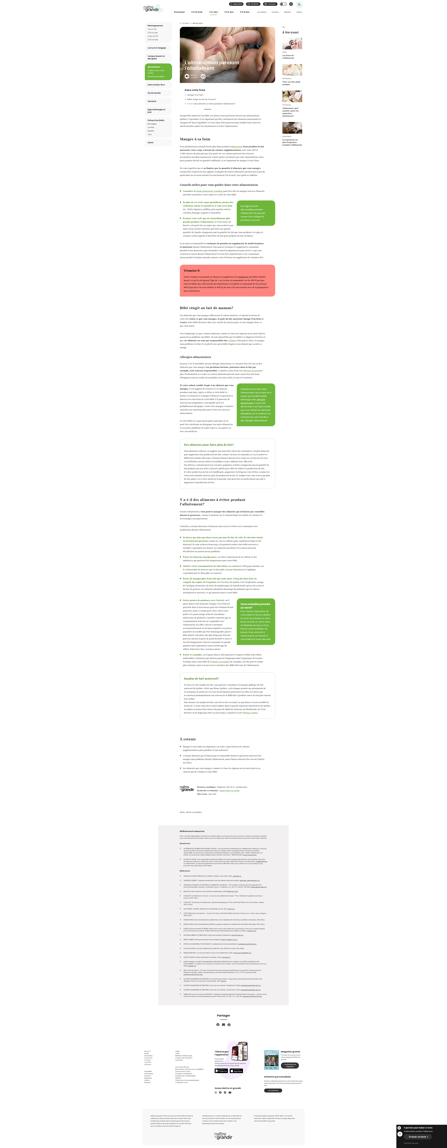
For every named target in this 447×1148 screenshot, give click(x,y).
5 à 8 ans (245, 12)
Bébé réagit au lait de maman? (201, 99)
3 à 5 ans (229, 12)
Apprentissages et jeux (156, 110)
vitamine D (243, 276)
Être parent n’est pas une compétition (189, 1069)
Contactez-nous (181, 1082)
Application (237, 4)
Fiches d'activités (156, 120)
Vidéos (299, 12)
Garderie (152, 101)
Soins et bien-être (156, 85)
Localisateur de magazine (290, 1065)
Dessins (151, 131)
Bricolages (152, 124)
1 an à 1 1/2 (152, 29)
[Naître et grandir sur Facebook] (220, 1092)
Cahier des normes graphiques (187, 1080)
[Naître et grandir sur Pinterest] (225, 1092)
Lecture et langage (157, 48)
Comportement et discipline (156, 57)
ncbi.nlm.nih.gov (237, 935)
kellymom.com (232, 891)
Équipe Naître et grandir (230, 790)
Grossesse (179, 12)
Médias (178, 1078)
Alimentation (198, 23)
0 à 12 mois (196, 12)
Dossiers (275, 12)
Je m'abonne (273, 1090)
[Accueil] (154, 8)
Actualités (261, 12)
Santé (150, 142)
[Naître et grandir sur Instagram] (216, 1092)
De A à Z (147, 1051)
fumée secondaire (221, 661)
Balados (287, 12)
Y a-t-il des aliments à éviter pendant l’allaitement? (211, 104)
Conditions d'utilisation (183, 1073)
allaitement (236, 146)
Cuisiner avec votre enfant (156, 71)
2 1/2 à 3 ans (153, 39)
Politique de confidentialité (185, 1076)
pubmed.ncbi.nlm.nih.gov (193, 974)
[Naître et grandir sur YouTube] (230, 1092)
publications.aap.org (259, 887)
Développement (155, 25)
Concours (271, 4)
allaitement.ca (261, 861)
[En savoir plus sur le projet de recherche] (400, 1134)
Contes (151, 127)
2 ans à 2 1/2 (153, 36)
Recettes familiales (156, 76)
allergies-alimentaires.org (250, 880)
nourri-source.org (250, 855)
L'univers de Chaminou (183, 1058)
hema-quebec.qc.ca (229, 939)
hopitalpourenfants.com (247, 944)
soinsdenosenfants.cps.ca (251, 985)
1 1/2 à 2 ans (153, 32)
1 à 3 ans (213, 12)
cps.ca (223, 981)
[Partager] (217, 1024)
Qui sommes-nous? (182, 1071)
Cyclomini (179, 1060)
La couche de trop (182, 1067)
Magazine (148, 1078)
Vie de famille (154, 93)
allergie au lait (251, 370)
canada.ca (237, 876)
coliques (232, 340)
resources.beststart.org (242, 953)
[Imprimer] (229, 1024)
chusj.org (231, 909)
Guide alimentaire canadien (209, 191)
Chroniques (148, 1073)
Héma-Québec (251, 712)
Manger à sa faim (195, 95)
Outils (177, 1051)
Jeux (150, 134)
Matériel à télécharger (183, 1056)
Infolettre (254, 4)
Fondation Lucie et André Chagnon (168, 1126)
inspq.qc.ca (251, 931)
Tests (177, 1053)
